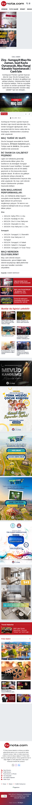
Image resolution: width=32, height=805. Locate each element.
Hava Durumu (7, 770)
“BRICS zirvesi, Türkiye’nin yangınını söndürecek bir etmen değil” (23, 353)
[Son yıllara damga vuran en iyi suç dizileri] (16, 670)
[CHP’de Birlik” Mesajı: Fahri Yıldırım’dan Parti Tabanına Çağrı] (8, 315)
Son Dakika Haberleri (9, 777)
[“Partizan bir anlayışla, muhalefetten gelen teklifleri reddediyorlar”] (24, 330)
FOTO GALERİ (13, 9)
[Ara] (27, 3)
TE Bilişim (20, 802)
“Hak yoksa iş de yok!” (7, 335)
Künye (4, 784)
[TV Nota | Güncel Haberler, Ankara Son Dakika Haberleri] (12, 3)
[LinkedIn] (19, 765)
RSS (4, 796)
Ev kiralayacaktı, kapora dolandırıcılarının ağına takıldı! (8, 352)
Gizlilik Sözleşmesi (20, 784)
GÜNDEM (4, 9)
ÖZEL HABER (16, 57)
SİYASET (22, 9)
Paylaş (5, 113)
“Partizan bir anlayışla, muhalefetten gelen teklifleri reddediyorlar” (23, 337)
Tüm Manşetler (7, 775)
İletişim (11, 784)
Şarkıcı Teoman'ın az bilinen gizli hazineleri (23, 321)
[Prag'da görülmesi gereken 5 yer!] (16, 650)
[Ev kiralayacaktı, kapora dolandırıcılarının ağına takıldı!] (8, 345)
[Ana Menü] (29, 3)
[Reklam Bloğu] (16, 373)
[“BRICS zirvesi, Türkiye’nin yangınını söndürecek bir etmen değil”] (24, 345)
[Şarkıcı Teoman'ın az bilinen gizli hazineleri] (24, 315)
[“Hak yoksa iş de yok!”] (8, 330)
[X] (13, 765)
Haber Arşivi (6, 779)
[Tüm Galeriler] (30, 639)
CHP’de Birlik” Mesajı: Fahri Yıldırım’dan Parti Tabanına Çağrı (7, 322)
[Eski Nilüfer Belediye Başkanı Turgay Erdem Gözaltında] (24, 698)
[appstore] (16, 787)
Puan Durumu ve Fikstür (9, 774)
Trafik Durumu (7, 772)
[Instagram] (16, 765)
